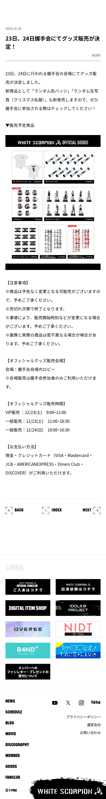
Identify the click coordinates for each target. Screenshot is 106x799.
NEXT (87, 510)
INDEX (57, 510)
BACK (19, 510)
